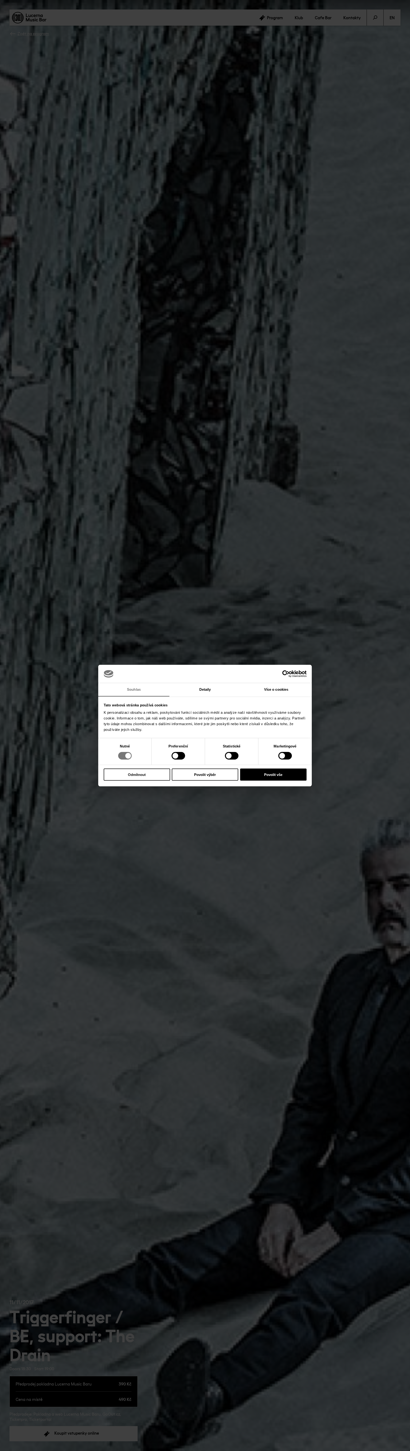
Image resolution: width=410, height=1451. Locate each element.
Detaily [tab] (205, 689)
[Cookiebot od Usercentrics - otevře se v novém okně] (286, 673)
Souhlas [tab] (134, 689)
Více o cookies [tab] (276, 689)
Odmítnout (137, 775)
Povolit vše (273, 775)
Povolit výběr (205, 775)
